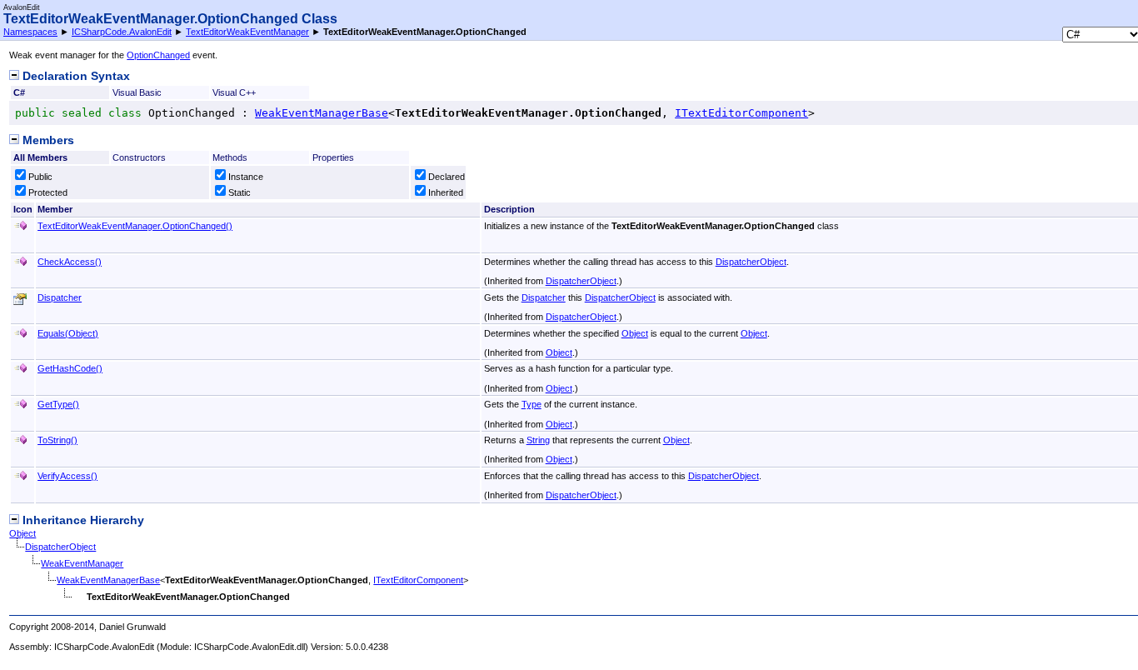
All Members (40, 157)
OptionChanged (158, 55)
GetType (58, 404)
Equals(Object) (67, 333)
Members (46, 140)
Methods (229, 157)
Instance (245, 177)
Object (634, 333)
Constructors (139, 157)
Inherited (445, 193)
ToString (57, 440)
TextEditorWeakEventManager (247, 32)
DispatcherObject (751, 262)
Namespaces (30, 32)
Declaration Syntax (74, 76)
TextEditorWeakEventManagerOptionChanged (134, 226)
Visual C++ (234, 93)
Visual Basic (137, 93)
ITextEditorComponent (741, 113)
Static (239, 193)
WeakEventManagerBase (321, 113)
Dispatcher (59, 297)
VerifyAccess (67, 476)
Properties (333, 157)
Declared (446, 177)
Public (40, 177)
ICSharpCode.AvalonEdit (122, 32)
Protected (47, 193)
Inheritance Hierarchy (81, 520)
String (538, 440)
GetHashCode (69, 368)
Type (532, 404)
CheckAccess (69, 262)
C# (19, 93)
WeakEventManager (82, 563)
